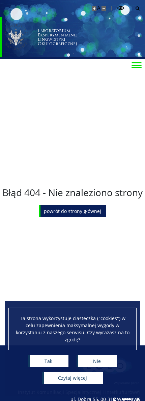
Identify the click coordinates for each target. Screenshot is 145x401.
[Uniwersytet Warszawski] (16, 37)
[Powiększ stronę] (94, 8)
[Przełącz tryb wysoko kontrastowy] (120, 8)
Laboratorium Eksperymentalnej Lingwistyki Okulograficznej (58, 37)
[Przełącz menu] (136, 64)
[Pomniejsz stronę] (104, 8)
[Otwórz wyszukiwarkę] (135, 8)
